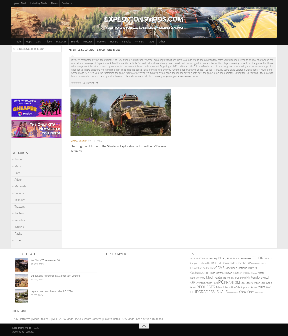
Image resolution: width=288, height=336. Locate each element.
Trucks (18, 41)
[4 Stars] (78, 83)
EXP (249, 263)
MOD (203, 277)
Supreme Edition (249, 287)
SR (238, 287)
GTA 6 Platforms (20, 319)
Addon (48, 41)
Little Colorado (251, 273)
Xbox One (246, 292)
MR (244, 277)
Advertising (18, 331)
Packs (151, 41)
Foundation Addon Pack (202, 268)
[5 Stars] (80, 83)
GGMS (219, 268)
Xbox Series (258, 293)
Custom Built (205, 263)
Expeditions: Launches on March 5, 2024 (52, 291)
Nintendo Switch (258, 277)
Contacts (67, 3)
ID (226, 268)
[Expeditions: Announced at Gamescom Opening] (21, 280)
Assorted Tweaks (199, 258)
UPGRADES (203, 292)
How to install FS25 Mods (118, 319)
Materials (61, 41)
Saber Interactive (226, 287)
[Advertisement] (172, 182)
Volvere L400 (233, 293)
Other (161, 41)
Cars (38, 41)
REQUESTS (205, 287)
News (54, 3)
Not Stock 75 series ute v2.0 (45, 260)
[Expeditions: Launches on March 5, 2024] (21, 296)
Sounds (75, 41)
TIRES (261, 287)
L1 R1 (243, 272)
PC (221, 282)
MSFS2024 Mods (62, 319)
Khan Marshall (217, 272)
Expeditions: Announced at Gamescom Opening (55, 275)
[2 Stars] (74, 83)
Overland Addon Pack (207, 282)
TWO (268, 287)
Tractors (101, 41)
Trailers (114, 41)
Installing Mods (38, 3)
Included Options (237, 268)
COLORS (259, 258)
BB (220, 258)
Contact (30, 331)
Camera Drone (245, 259)
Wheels (139, 41)
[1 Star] (72, 83)
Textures (87, 41)
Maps (29, 41)
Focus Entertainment (259, 263)
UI (191, 292)
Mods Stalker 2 (41, 319)
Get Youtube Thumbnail (150, 319)
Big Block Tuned (231, 258)
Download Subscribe (234, 263)
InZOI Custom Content (88, 319)
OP (192, 282)
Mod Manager (234, 277)
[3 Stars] (76, 83)
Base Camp (213, 259)
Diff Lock (216, 263)
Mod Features (216, 277)
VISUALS (220, 292)
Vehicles (126, 41)
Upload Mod (19, 3)
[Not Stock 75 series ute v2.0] (21, 265)
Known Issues (232, 272)
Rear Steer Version (250, 282)
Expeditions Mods (21, 327)
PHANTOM (232, 282)
